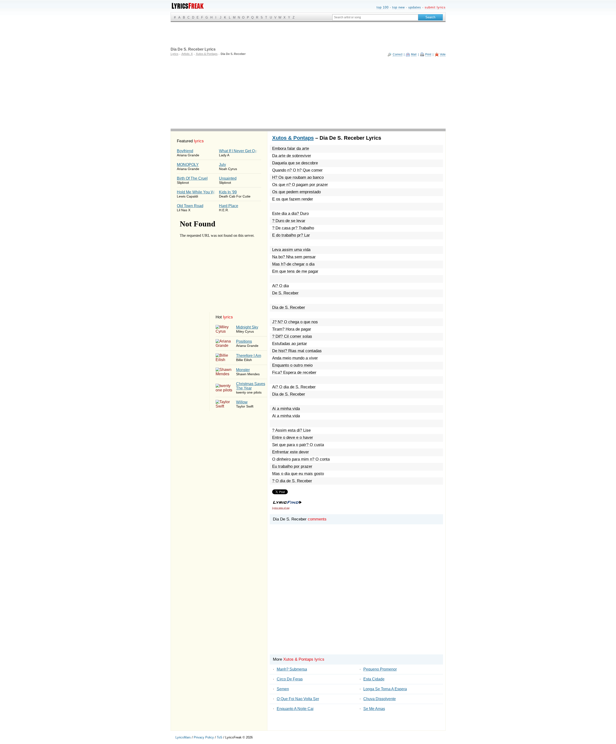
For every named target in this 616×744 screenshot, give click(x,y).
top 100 (383, 7)
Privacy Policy (204, 737)
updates (414, 7)
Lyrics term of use (280, 508)
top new (398, 7)
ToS (219, 737)
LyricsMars (183, 737)
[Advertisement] (308, 92)
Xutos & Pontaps (293, 138)
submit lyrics (435, 7)
